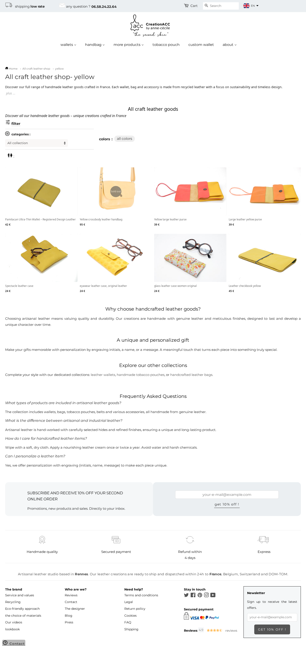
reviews (230, 631)
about (228, 45)
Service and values (19, 595)
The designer (75, 608)
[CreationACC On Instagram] (206, 596)
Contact (71, 602)
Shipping (131, 629)
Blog (68, 615)
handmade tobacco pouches (140, 375)
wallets (67, 45)
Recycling (13, 602)
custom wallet (201, 45)
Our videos (13, 622)
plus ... (10, 93)
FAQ (127, 622)
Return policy (134, 608)
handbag (93, 45)
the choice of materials (23, 615)
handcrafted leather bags (191, 375)
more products (127, 45)
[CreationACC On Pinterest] (199, 596)
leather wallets (103, 375)
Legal (128, 602)
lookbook (12, 629)
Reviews (71, 595)
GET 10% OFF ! (227, 504)
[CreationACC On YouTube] (212, 596)
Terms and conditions (141, 595)
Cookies (130, 615)
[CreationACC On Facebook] (193, 596)
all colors (124, 138)
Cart (194, 6)
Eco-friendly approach (22, 608)
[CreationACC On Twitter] (186, 596)
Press (69, 622)
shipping (28, 6)
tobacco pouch (166, 45)
